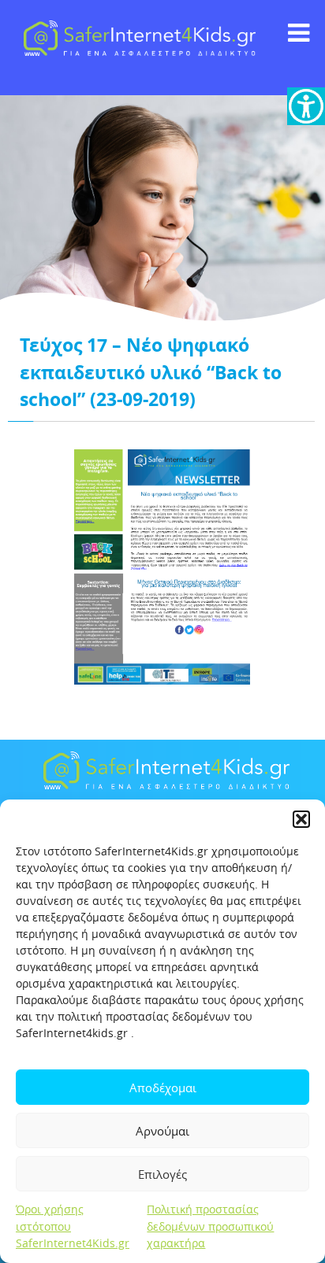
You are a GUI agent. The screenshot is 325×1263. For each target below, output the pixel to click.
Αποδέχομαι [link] (162, 1087)
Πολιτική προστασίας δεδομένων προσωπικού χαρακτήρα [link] (210, 1226)
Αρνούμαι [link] (162, 1131)
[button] (301, 819)
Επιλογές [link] (162, 1174)
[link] (306, 106)
